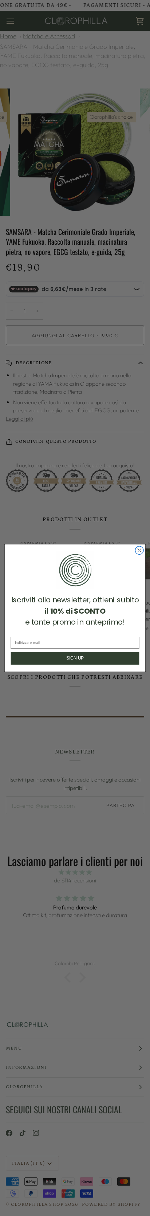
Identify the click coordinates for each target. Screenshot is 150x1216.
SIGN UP (75, 658)
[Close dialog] (139, 550)
